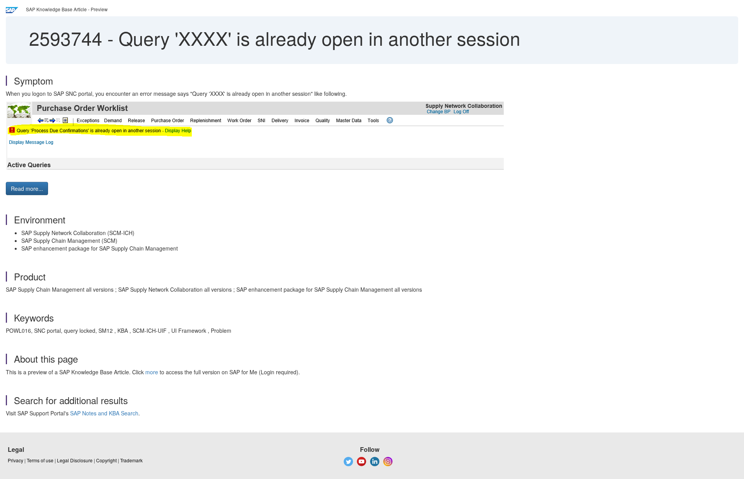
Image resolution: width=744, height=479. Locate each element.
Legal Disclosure (75, 460)
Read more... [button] (27, 188)
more (151, 372)
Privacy (15, 460)
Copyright (106, 460)
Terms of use (40, 460)
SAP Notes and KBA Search (104, 413)
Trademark (131, 460)
